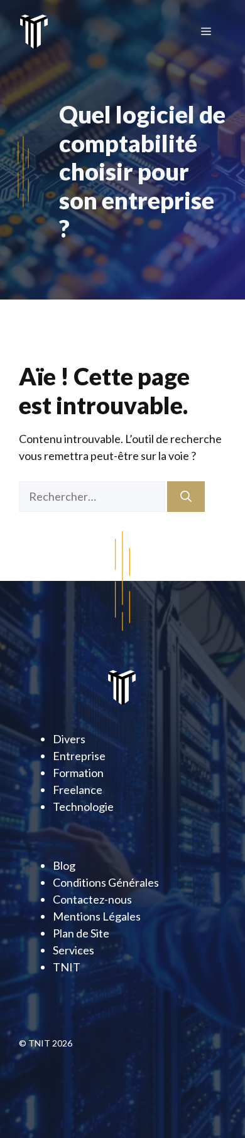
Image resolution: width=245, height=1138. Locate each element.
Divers (69, 739)
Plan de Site (81, 933)
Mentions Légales (97, 916)
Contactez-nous (92, 899)
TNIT (66, 967)
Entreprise (79, 756)
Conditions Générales (106, 882)
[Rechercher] (186, 496)
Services (73, 950)
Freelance (77, 789)
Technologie (83, 806)
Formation (78, 773)
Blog (64, 865)
